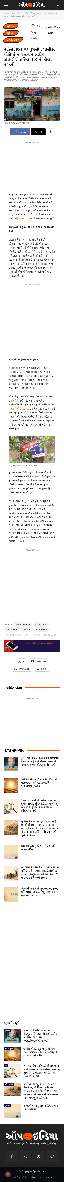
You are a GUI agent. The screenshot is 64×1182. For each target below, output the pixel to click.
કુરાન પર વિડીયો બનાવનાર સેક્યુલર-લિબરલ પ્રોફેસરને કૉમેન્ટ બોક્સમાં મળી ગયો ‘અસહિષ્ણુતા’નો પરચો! (40, 761)
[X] (38, 1156)
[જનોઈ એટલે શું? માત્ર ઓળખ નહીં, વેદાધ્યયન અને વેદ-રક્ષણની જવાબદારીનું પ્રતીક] (11, 785)
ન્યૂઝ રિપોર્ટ (17, 13)
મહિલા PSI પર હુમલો (25, 218)
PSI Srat (27, 629)
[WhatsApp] (52, 1156)
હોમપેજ (7, 13)
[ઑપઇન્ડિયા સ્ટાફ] (46, 30)
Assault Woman (23, 624)
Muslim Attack (12, 629)
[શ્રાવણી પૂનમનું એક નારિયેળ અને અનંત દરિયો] (11, 852)
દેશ (6, 1065)
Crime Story (40, 624)
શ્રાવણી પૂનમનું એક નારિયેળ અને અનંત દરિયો (38, 848)
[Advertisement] (32, 319)
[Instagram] (25, 1156)
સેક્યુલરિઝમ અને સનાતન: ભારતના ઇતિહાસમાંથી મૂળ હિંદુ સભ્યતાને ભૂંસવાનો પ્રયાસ (39, 892)
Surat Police (41, 629)
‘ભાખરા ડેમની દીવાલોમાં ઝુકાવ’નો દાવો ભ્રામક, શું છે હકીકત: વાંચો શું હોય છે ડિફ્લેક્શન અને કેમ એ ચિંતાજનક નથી (39, 806)
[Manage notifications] (8, 1174)
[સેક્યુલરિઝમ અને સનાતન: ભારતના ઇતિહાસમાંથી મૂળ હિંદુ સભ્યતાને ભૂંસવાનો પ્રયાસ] (11, 894)
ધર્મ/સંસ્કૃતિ (9, 1048)
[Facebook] (11, 1156)
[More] (50, 131)
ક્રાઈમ (10, 26)
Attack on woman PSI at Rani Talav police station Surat (31, 634)
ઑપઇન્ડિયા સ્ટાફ (54, 30)
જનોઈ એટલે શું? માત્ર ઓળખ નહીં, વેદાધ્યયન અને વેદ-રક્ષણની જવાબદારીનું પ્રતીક (39, 782)
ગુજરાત (11, 33)
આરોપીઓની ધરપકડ (19, 409)
